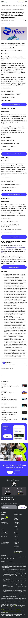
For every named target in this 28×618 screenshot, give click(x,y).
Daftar (10, 472)
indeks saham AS (17, 247)
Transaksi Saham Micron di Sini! (14, 153)
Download (17, 472)
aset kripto (8, 249)
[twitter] (10, 369)
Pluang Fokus (12, 9)
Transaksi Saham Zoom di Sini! (14, 104)
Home (2, 9)
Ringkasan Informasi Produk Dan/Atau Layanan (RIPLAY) (12, 611)
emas (23, 247)
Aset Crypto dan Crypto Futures (11, 606)
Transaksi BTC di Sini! (13, 237)
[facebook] (12, 368)
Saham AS (9, 247)
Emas (15, 605)
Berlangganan (22, 507)
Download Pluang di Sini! (14, 267)
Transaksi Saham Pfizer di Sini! (14, 194)
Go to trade (21, 2)
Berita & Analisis (6, 9)
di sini (16, 245)
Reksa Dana (18, 609)
